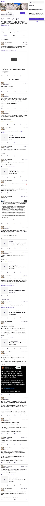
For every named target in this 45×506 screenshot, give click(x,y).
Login (37, 21)
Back (3, 1)
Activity (5, 35)
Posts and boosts (4, 39)
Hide (25, 201)
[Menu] (26, 13)
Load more (14, 502)
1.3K (2, 19)
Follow (22, 13)
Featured (23, 35)
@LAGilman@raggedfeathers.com (6, 14)
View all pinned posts (15, 79)
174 (7, 19)
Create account (37, 18)
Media (14, 35)
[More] (26, 76)
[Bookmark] (20, 76)
